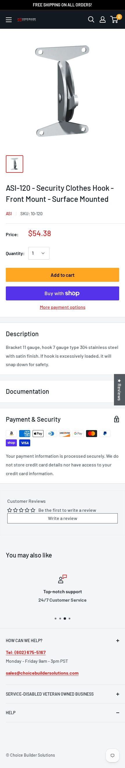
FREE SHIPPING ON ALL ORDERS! (62, 4)
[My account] (103, 19)
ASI (9, 213)
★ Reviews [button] (119, 390)
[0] (114, 19)
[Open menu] (9, 19)
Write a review (62, 518)
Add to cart (62, 275)
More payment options (62, 307)
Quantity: (15, 253)
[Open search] (91, 19)
